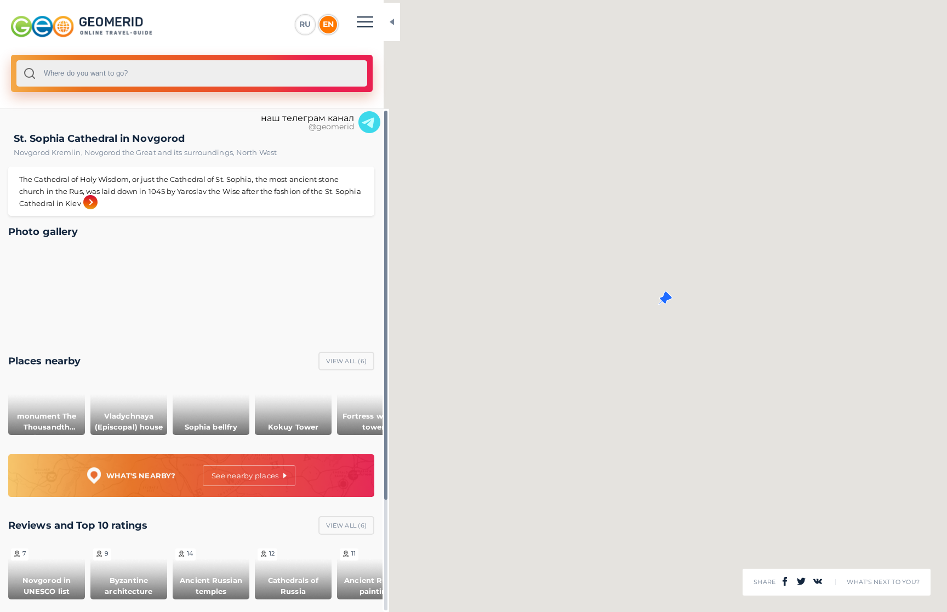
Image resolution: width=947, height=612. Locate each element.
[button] (665, 298)
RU (305, 24)
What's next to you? (883, 582)
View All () (346, 361)
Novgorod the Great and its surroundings (160, 152)
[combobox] (191, 73)
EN (328, 24)
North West (256, 152)
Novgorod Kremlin (49, 152)
